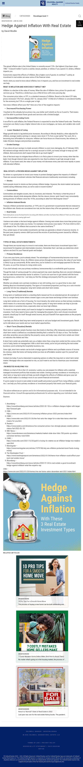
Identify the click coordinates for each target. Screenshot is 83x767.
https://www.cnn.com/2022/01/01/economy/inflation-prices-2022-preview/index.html (39, 414)
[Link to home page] (51, 3)
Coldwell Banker (34, 731)
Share (79, 25)
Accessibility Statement (34, 746)
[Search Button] (80, 16)
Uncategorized (7, 21)
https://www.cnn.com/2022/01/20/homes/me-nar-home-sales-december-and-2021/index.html (39, 471)
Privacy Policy (48, 742)
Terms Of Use (34, 742)
